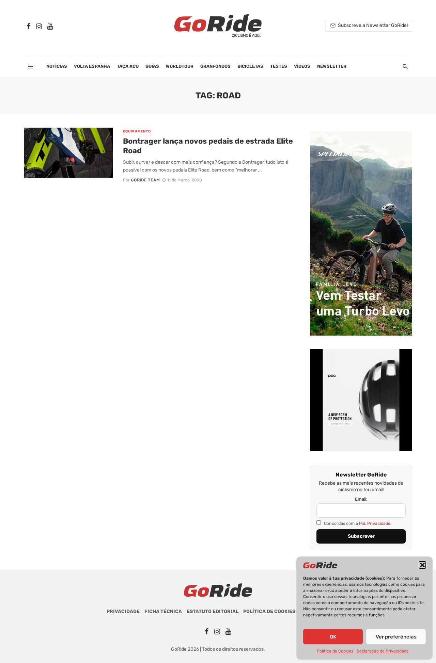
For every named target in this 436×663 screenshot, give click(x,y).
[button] (422, 565)
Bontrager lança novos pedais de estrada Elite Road (208, 146)
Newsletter (331, 66)
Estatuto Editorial (212, 611)
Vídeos (302, 66)
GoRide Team (145, 180)
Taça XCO (128, 66)
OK (333, 637)
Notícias (56, 66)
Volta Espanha (92, 66)
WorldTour (179, 66)
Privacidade (123, 611)
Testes (278, 66)
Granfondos (215, 66)
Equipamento (137, 131)
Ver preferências (396, 637)
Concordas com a (357, 523)
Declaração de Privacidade (383, 651)
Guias (152, 66)
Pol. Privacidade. (375, 523)
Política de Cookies (335, 651)
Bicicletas (250, 66)
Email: (361, 499)
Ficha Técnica (163, 611)
